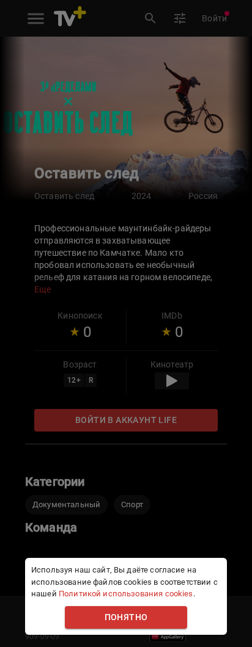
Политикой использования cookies (126, 593)
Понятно (126, 617)
